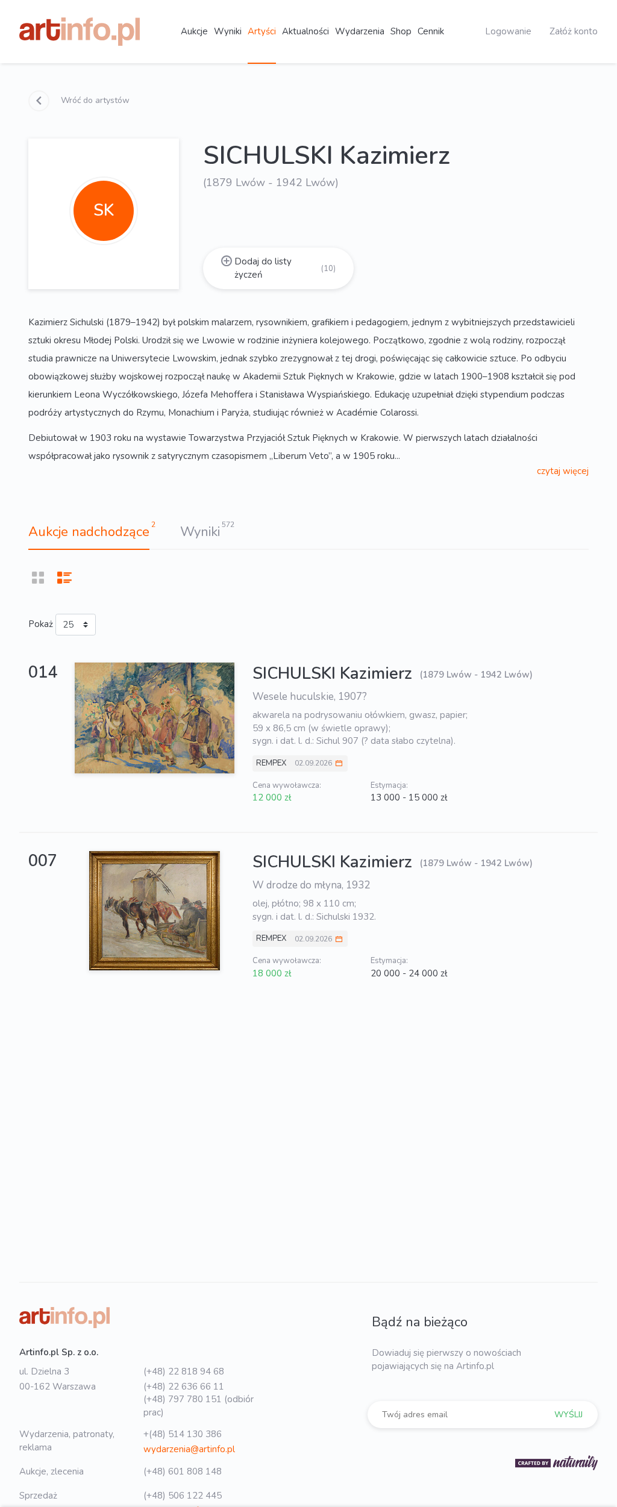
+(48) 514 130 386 (182, 1434)
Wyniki (228, 31)
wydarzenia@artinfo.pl (189, 1449)
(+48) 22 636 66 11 (183, 1387)
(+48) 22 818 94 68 (183, 1371)
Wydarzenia (359, 31)
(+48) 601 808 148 (182, 1471)
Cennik (431, 31)
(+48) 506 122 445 (182, 1496)
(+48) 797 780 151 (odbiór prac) (198, 1405)
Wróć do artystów (94, 100)
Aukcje (194, 31)
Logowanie (508, 31)
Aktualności (305, 31)
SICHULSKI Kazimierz (334, 674)
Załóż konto (574, 31)
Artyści (262, 31)
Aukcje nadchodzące (88, 532)
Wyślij (568, 1414)
